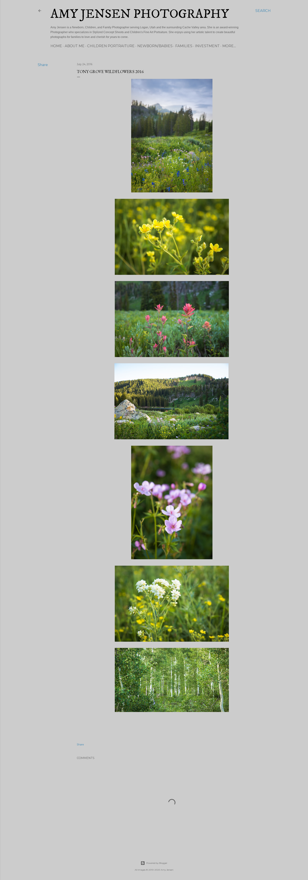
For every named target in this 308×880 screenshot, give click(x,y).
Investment (207, 46)
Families (183, 46)
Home (56, 46)
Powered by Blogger (156, 863)
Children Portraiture (111, 46)
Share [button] (43, 65)
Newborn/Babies (155, 46)
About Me (74, 46)
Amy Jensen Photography (139, 14)
